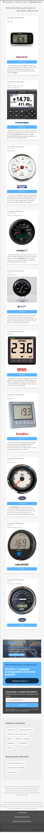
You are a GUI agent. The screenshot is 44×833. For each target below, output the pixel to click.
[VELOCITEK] (22, 563)
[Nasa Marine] (22, 369)
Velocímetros (11, 730)
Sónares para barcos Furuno (16, 763)
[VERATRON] (22, 250)
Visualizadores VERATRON (15, 768)
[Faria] (22, 497)
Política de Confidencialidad (23, 709)
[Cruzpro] (22, 433)
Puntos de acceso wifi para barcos (17, 734)
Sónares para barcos (25, 730)
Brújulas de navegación (23, 738)
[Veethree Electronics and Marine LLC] (22, 306)
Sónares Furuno (12, 772)
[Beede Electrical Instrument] (22, 619)
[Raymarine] (22, 57)
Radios (9, 738)
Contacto (22, 62)
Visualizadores (23, 743)
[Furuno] (22, 122)
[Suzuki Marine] (22, 186)
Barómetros (11, 743)
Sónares (10, 747)
